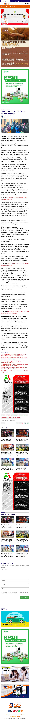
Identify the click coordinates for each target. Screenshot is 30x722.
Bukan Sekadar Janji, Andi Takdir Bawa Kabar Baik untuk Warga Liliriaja (14, 371)
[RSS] (22, 711)
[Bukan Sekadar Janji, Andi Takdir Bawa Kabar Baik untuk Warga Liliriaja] (22, 461)
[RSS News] (6, 4)
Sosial (8, 109)
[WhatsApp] (19, 711)
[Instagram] (16, 711)
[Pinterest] (14, 711)
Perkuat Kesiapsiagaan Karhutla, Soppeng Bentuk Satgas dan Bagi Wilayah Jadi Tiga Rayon (14, 365)
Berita (2, 109)
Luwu (5, 109)
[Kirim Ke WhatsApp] (28, 423)
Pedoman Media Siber (15, 716)
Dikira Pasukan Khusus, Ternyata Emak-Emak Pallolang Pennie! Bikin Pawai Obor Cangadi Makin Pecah (14, 355)
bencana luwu (14, 415)
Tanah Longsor (16, 417)
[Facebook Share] (17, 423)
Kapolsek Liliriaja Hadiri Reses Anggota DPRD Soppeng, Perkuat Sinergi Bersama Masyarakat (14, 368)
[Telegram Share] (25, 423)
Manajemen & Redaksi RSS (12, 715)
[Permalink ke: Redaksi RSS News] (2, 116)
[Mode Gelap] (26, 4)
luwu (10, 417)
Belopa (8, 415)
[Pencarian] (28, 4)
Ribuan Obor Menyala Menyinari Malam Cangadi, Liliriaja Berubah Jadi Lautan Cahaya (14, 358)
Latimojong (4, 417)
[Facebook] (9, 711)
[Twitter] (11, 711)
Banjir (3, 415)
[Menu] (2, 4)
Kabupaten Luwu (23, 415)
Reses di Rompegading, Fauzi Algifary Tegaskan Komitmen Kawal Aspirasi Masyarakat (14, 361)
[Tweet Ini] (19, 423)
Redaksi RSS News (7, 116)
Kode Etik (22, 715)
